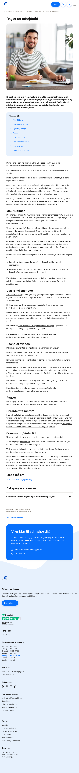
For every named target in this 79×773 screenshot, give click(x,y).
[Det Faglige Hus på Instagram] (7, 686)
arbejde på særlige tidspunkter (44, 201)
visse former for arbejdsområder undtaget (36, 326)
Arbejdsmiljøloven (14, 295)
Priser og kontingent (9, 704)
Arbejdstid (38, 11)
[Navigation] (74, 4)
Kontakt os (6, 701)
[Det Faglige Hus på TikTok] (15, 686)
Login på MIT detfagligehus (12, 698)
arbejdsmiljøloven (51, 348)
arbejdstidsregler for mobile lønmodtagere (30, 337)
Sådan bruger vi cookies (11, 741)
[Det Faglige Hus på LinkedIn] (11, 686)
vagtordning (52, 204)
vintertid (23, 449)
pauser (27, 401)
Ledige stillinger (8, 710)
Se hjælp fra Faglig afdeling (20, 480)
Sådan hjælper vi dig (9, 707)
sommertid (25, 442)
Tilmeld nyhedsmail (9, 731)
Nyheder (5, 725)
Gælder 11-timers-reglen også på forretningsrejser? (31, 496)
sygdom (36, 421)
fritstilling (47, 421)
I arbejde (29, 11)
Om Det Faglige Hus (9, 728)
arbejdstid (41, 163)
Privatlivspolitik (7, 738)
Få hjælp (9, 11)
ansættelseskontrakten (33, 191)
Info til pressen (7, 735)
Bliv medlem (8, 603)
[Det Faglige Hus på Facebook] (3, 686)
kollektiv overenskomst (55, 244)
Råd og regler (19, 11)
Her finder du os (8, 675)
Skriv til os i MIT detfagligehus (13, 672)
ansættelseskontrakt (31, 415)
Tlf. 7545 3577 (7, 635)
